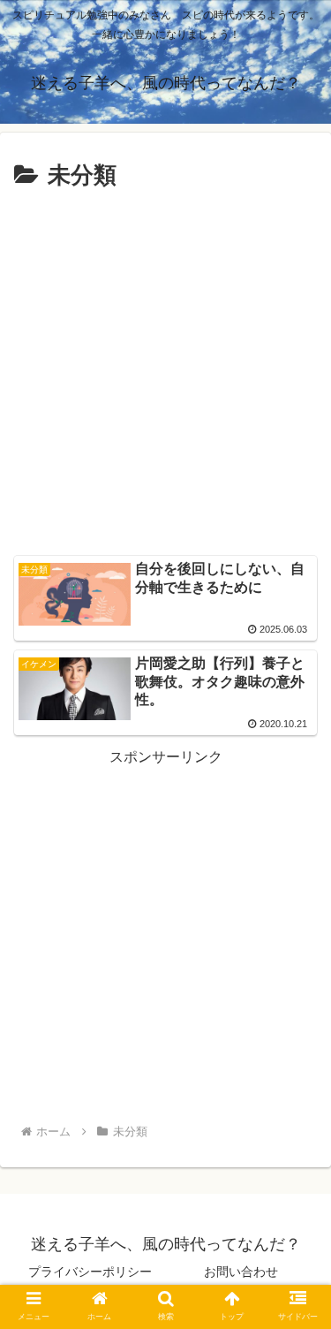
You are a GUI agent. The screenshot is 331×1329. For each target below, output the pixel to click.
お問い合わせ (241, 1271)
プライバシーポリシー (90, 1271)
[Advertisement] (165, 370)
